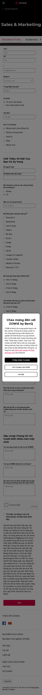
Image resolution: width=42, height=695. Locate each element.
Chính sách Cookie (21, 350)
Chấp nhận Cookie (21, 360)
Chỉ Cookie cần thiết (21, 367)
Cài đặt (21, 374)
